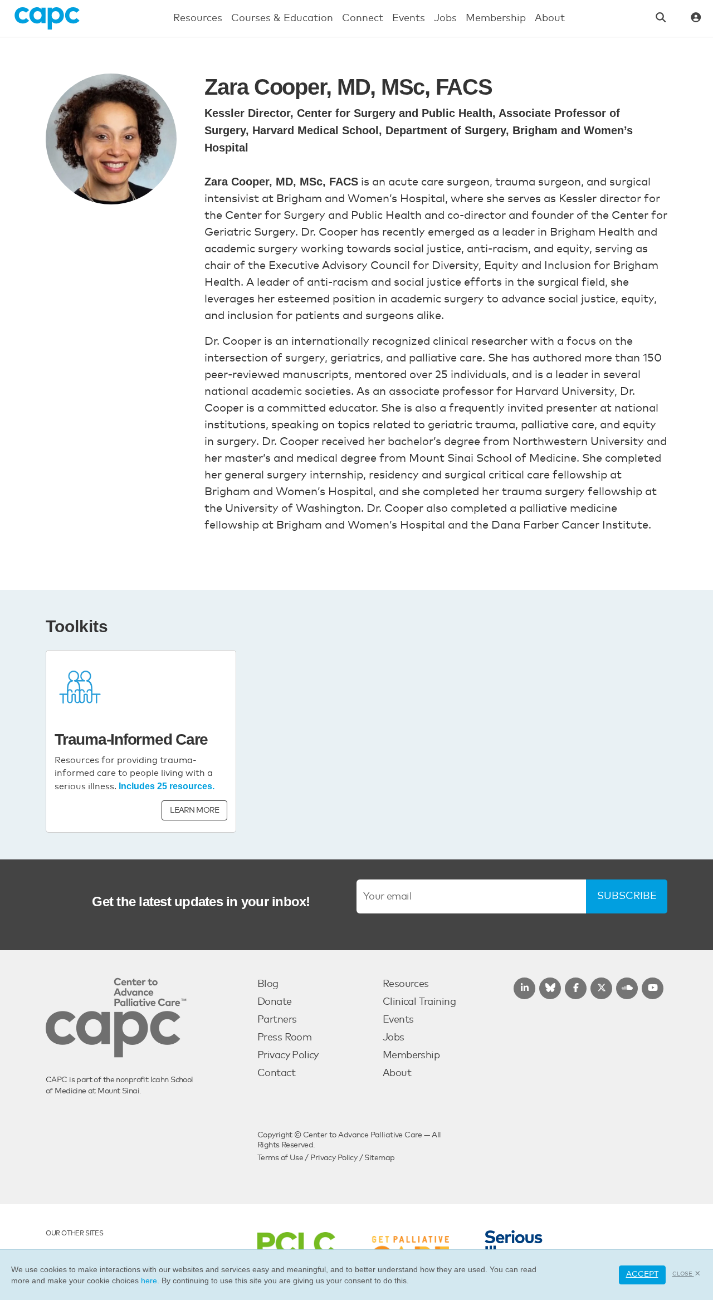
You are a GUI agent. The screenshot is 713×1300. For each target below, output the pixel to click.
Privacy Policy (288, 1055)
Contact (276, 1073)
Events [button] (408, 18)
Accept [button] (642, 1274)
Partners (276, 1020)
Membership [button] (496, 18)
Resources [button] (197, 18)
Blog (268, 984)
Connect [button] (362, 18)
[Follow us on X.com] (601, 988)
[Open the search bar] (661, 19)
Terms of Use (280, 1158)
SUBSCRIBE (627, 896)
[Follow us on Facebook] (576, 988)
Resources (406, 984)
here (149, 1280)
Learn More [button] (194, 810)
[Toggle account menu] (696, 19)
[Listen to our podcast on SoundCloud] (627, 988)
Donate (274, 1002)
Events (398, 1020)
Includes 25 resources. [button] (166, 786)
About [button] (550, 18)
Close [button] (683, 1274)
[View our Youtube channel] (652, 988)
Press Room (284, 1038)
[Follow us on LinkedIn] (524, 988)
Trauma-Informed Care (131, 739)
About (397, 1073)
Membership (411, 1055)
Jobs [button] (445, 18)
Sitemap (379, 1158)
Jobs (393, 1038)
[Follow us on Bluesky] (550, 988)
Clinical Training (419, 1002)
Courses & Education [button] (282, 18)
